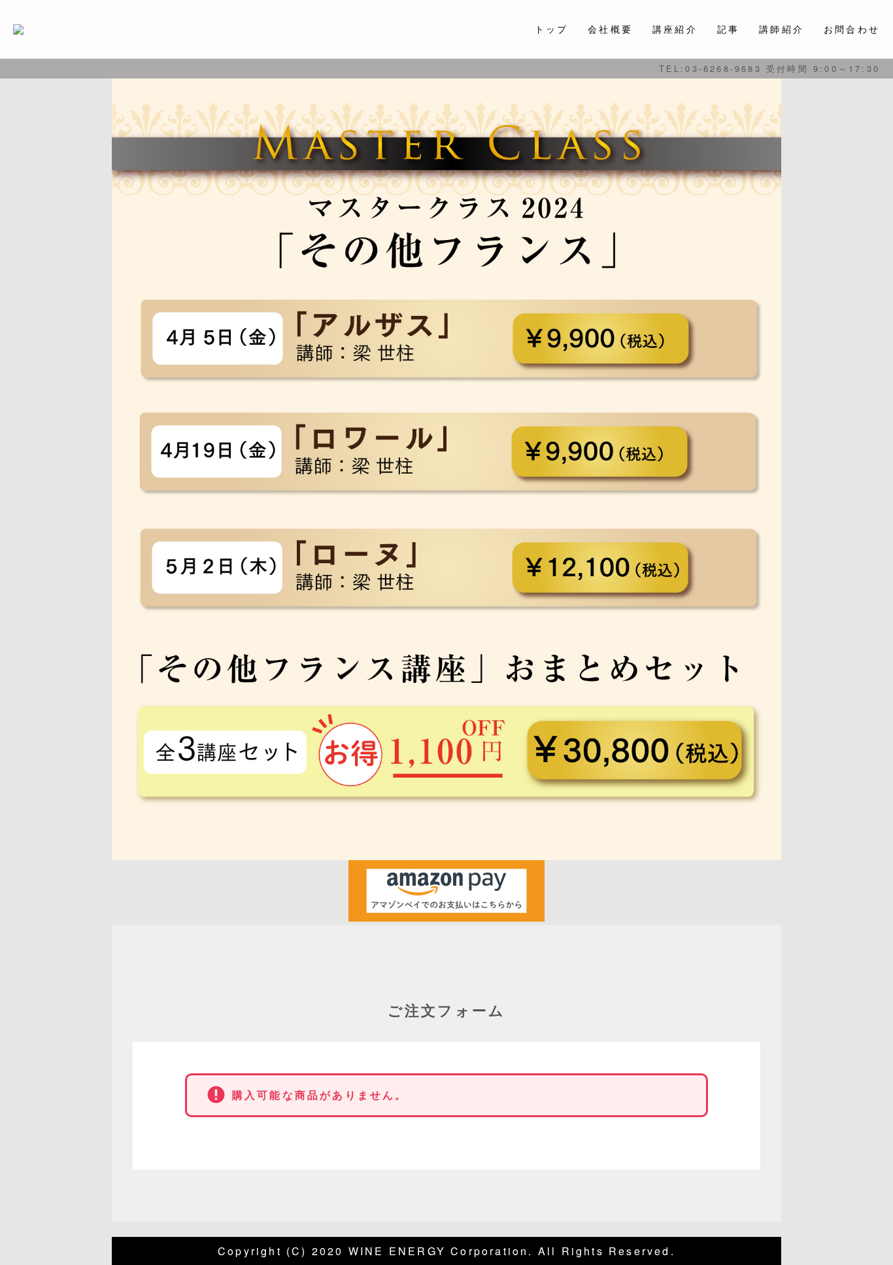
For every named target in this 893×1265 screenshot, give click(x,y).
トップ (552, 28)
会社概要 (610, 28)
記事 (728, 28)
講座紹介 (675, 28)
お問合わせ (852, 28)
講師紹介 (781, 28)
